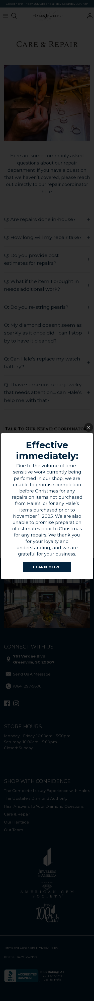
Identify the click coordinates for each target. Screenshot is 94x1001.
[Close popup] (88, 427)
